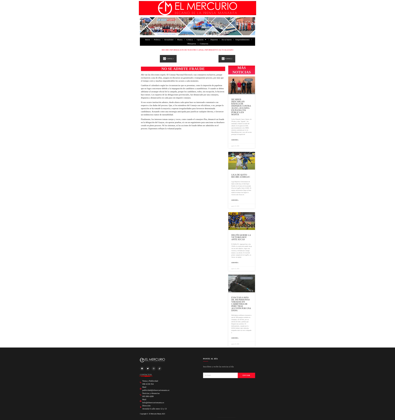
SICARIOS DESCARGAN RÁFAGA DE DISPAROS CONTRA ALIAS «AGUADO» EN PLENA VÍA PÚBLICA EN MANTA (241, 107)
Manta (179, 39)
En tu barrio (227, 39)
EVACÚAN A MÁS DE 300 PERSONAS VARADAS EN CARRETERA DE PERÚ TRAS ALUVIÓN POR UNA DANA (241, 304)
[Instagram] (154, 368)
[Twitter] (148, 368)
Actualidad (168, 39)
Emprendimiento (242, 39)
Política (157, 39)
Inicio (147, 39)
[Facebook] (142, 368)
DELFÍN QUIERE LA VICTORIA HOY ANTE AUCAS (241, 237)
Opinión (200, 39)
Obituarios (191, 44)
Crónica (189, 39)
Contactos (204, 44)
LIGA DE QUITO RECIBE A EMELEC (240, 175)
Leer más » (235, 140)
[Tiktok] (159, 368)
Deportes (214, 39)
